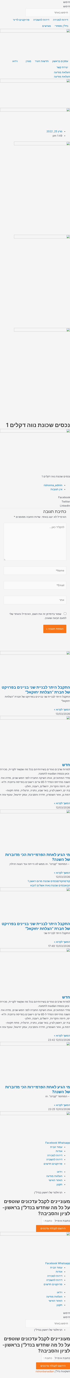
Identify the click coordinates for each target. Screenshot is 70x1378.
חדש (66, 765)
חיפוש (66, 2)
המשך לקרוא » (62, 709)
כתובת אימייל (62, 1220)
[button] (35, 497)
